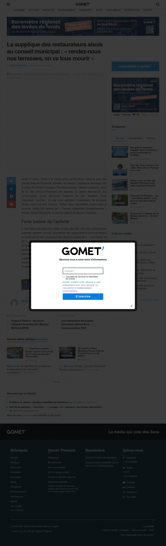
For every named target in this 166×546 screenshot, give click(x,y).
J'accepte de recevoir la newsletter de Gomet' (82, 278)
